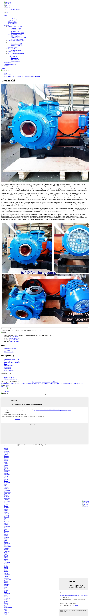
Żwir (9, 42)
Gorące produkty (36, 382)
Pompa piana (11, 51)
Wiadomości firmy (9, 377)
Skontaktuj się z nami (10, 64)
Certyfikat (10, 20)
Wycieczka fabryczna (13, 19)
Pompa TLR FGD (16, 50)
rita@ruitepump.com (13, 338)
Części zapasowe (12, 56)
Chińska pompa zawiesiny (26, 383)
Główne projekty (12, 22)
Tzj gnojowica (15, 31)
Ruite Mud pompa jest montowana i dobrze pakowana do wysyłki (22, 76)
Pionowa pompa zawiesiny (15, 34)
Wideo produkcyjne (13, 23)
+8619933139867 (14, 336)
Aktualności (7, 62)
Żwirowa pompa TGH (17, 45)
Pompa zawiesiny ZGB (17, 33)
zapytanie (38, 330)
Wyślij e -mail (4, 386)
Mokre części (14, 58)
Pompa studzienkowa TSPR (19, 37)
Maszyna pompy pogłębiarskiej (9, 383)
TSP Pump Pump (16, 36)
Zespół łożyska (15, 59)
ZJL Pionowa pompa (17, 39)
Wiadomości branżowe (10, 379)
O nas (5, 17)
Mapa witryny (46, 382)
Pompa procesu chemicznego (16, 53)
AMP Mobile (54, 382)
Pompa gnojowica (38, 383)
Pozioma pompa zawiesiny (15, 26)
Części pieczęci (15, 61)
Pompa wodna (12, 55)
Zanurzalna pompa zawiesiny (16, 40)
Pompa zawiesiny (16, 28)
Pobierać (6, 65)
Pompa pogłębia (12, 47)
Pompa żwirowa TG (16, 44)
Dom (5, 15)
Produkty (6, 25)
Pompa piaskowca (78, 383)
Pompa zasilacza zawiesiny (51, 383)
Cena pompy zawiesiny (66, 383)
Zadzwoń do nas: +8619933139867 (10, 10)
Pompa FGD (11, 48)
